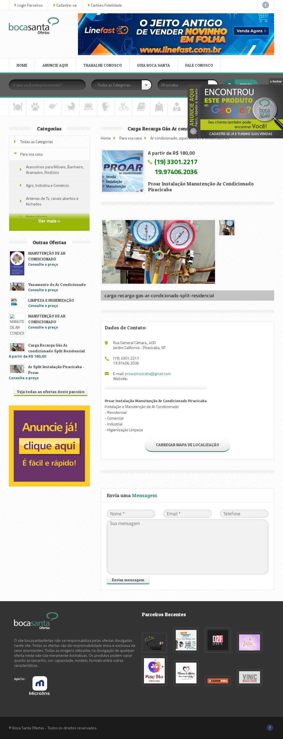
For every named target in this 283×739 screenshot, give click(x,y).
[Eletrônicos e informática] (88, 107)
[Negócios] (176, 107)
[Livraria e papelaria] (141, 107)
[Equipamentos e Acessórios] (106, 107)
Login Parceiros (30, 5)
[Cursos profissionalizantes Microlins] (32, 693)
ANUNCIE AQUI (55, 65)
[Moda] (159, 107)
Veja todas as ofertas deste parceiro (51, 391)
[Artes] (53, 107)
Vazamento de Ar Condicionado (57, 284)
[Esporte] (123, 107)
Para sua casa (130, 138)
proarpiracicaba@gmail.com (148, 373)
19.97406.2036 (175, 172)
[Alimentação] (17, 107)
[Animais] (35, 107)
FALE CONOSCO (199, 65)
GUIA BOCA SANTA (153, 65)
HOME (22, 65)
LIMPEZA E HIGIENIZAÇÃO (51, 300)
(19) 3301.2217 (175, 162)
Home (106, 138)
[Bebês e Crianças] (70, 107)
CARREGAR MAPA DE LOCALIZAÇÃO (187, 444)
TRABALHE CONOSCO (102, 65)
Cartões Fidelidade (106, 5)
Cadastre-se (66, 5)
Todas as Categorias (36, 141)
